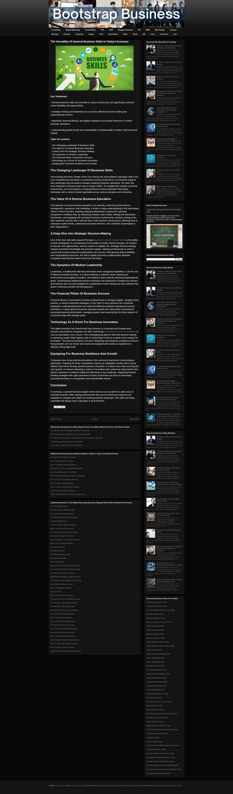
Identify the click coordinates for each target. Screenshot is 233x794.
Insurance (164, 34)
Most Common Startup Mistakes (62, 543)
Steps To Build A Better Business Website (65, 566)
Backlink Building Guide (155, 634)
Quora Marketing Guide (155, 662)
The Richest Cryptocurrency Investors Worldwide (68, 476)
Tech (101, 34)
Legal (82, 785)
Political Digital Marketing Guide (158, 773)
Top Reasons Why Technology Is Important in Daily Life (70, 430)
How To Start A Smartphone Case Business (66, 651)
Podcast (102, 785)
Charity (168, 785)
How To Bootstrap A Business (61, 588)
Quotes (118, 785)
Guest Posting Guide (154, 741)
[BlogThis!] (57, 407)
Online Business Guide (155, 710)
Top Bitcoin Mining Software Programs (64, 517)
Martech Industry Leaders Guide (158, 622)
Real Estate (113, 34)
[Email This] (55, 407)
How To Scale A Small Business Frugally (65, 487)
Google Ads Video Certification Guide (160, 757)
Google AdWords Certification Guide (160, 753)
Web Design (160, 30)
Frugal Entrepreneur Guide (156, 606)
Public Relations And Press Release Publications (68, 494)
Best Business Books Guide (157, 718)
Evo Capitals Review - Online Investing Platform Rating (168, 399)
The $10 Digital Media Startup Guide (160, 610)
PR (139, 30)
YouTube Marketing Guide (156, 670)
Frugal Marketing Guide (59, 521)
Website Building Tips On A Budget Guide (162, 765)
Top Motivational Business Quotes (63, 625)
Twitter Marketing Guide (155, 658)
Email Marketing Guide (155, 630)
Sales (125, 34)
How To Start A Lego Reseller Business (64, 603)
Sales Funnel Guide (154, 650)
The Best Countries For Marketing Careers (65, 599)
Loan (152, 34)
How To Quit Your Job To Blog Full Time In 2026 (168, 514)
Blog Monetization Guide (155, 618)
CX (97, 785)
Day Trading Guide (57, 562)
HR (144, 34)
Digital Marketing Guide (155, 626)
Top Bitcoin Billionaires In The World (63, 472)
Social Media (90, 30)
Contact (173, 30)
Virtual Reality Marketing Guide (158, 654)
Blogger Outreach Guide (155, 638)
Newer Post (56, 419)
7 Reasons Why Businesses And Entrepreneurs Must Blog (169, 47)
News (87, 785)
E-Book (112, 785)
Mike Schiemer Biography (166, 186)
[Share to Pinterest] (64, 407)
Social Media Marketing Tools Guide (160, 646)
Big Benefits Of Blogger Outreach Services (66, 577)
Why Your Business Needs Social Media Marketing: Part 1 (169, 581)
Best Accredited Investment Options (63, 465)
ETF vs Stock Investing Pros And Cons (64, 479)
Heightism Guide (152, 737)
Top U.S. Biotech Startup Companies (64, 525)
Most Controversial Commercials (62, 528)
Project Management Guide (157, 733)
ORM (148, 30)
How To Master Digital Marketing (62, 483)
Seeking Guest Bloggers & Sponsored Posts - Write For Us (169, 140)
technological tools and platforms (120, 331)
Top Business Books (58, 547)
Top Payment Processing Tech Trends (64, 532)
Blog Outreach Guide (154, 706)
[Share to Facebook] (62, 407)
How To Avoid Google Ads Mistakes (63, 491)
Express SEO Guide (154, 698)
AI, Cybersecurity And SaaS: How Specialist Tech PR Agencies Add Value (77, 438)
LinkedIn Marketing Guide (156, 686)
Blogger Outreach (125, 30)
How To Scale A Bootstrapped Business (65, 643)
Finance (67, 34)
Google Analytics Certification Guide (160, 761)
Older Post (134, 419)
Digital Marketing (73, 30)
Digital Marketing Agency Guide (158, 725)
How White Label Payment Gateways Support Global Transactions (167, 110)
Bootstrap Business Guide (156, 602)
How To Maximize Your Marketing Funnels (65, 540)
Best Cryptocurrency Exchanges (62, 461)
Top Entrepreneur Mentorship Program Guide (163, 769)
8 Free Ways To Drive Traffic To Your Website (67, 445)
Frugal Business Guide (155, 722)
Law (175, 34)
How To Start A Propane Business (62, 614)
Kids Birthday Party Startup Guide (63, 606)
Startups (54, 34)
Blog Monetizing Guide (59, 558)
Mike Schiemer (74, 785)
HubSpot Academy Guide (156, 749)
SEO (111, 30)
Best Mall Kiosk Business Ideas (62, 584)
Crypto (91, 34)
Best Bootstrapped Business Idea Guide (161, 714)
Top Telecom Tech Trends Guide (158, 702)
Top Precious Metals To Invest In (62, 536)
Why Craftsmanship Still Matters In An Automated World (70, 434)
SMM (147, 785)
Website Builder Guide (155, 614)
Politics (152, 785)
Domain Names (138, 785)
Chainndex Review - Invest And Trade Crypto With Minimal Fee (168, 415)
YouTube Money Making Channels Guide (162, 729)
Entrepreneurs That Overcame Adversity (65, 610)
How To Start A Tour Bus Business (63, 647)
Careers (162, 785)
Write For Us (127, 785)
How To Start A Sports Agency (61, 617)
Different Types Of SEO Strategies (63, 510)
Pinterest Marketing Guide (156, 678)
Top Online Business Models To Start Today (66, 580)
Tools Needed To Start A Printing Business (65, 640)
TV (107, 785)
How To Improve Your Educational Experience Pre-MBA (169, 564)
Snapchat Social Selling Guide (158, 674)
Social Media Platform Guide (157, 694)
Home (95, 419)
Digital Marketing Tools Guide (157, 642)
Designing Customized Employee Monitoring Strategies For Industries (169, 93)
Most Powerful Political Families (62, 595)
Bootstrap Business (60, 785)
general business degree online (110, 240)
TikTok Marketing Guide (155, 690)
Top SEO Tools (56, 592)
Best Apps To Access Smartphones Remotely (67, 468)
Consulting (56, 30)
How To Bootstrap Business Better (63, 636)
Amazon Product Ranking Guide (62, 514)
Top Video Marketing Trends (60, 554)
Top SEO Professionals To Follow (62, 573)
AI (157, 785)
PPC (102, 30)
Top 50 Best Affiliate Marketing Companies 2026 (168, 469)
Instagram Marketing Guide (156, 682)
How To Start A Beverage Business (63, 621)
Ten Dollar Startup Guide (59, 506)
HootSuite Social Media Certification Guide (162, 745)
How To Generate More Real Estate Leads (65, 569)
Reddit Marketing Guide (155, 666)
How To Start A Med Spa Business (63, 632)
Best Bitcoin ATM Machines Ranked (63, 457)
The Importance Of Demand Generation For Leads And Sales (169, 483)
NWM (92, 785)
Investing (79, 34)
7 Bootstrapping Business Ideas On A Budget (66, 442)
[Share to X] (59, 407)
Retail (135, 34)
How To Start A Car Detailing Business (64, 629)
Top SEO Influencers (58, 551)
